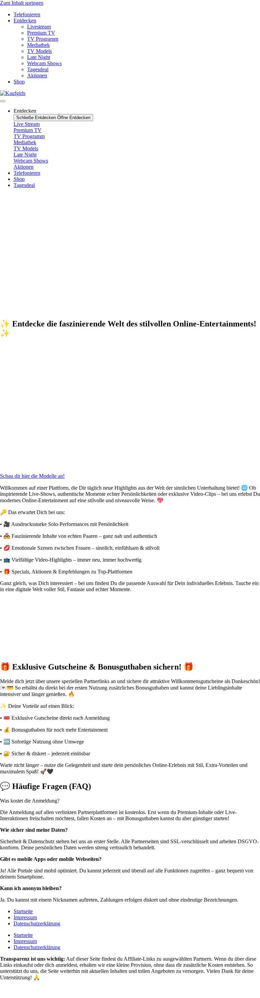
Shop (19, 81)
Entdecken (25, 20)
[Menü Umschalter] (2, 101)
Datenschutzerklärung (37, 923)
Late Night (38, 57)
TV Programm (42, 39)
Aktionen (37, 75)
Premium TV (41, 33)
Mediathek (38, 45)
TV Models (39, 51)
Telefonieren (27, 14)
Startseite (23, 911)
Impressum (25, 917)
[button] (130, 289)
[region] (130, 253)
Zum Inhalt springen (21, 3)
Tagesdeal (37, 69)
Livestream (39, 27)
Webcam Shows (44, 63)
